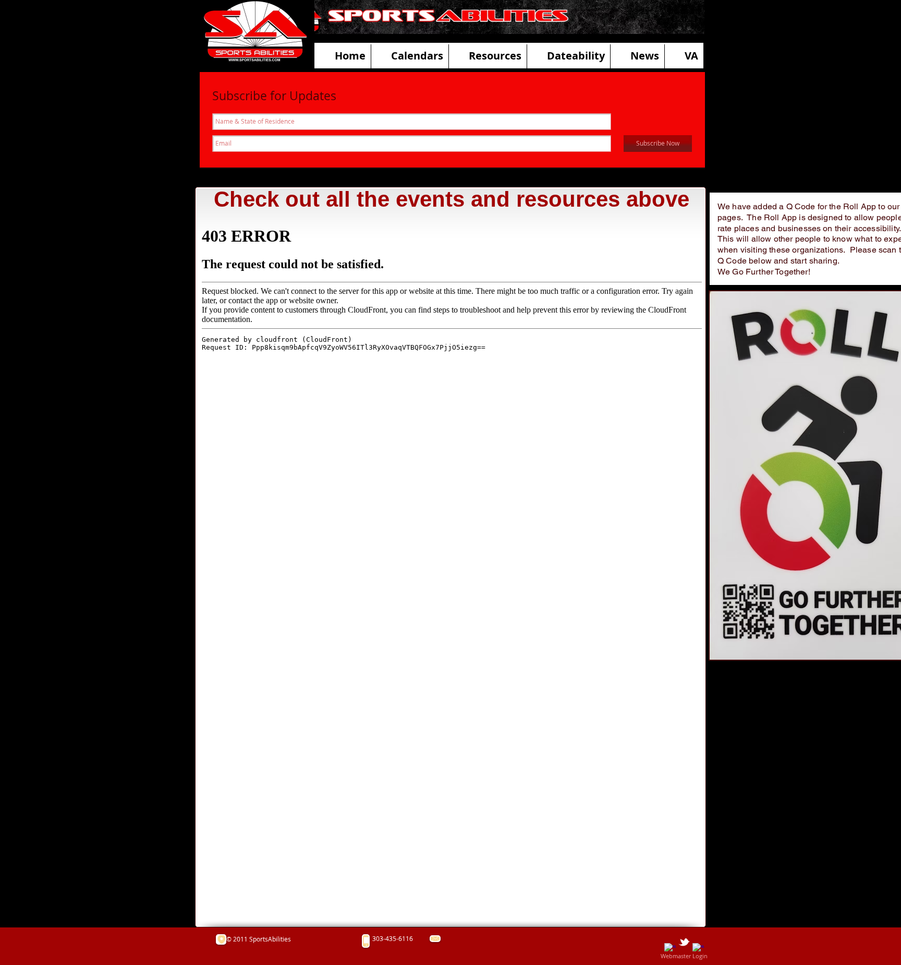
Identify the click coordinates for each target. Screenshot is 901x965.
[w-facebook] (670, 949)
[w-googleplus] (698, 949)
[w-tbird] (684, 942)
